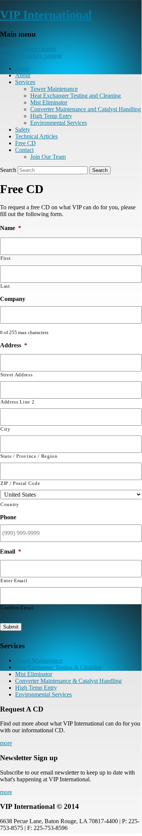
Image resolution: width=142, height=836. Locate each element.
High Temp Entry (51, 116)
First (5, 258)
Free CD (25, 143)
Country (9, 504)
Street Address (16, 374)
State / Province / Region (29, 456)
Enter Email (13, 580)
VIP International (46, 14)
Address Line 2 (17, 402)
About (22, 75)
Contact (24, 150)
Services (25, 82)
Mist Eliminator (48, 102)
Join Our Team (48, 156)
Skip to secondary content (31, 55)
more (6, 743)
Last (5, 286)
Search (8, 170)
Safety (22, 129)
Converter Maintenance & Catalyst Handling (68, 681)
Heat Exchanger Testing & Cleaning (58, 667)
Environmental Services (58, 123)
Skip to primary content (28, 49)
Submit (11, 627)
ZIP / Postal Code (20, 483)
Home (22, 68)
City (5, 429)
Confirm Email (17, 608)
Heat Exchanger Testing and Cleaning (75, 95)
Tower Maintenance (54, 89)
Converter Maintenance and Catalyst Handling (85, 109)
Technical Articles (36, 136)
